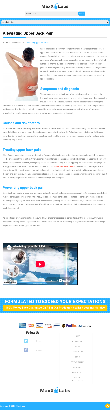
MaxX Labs (16, 42)
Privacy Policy (77, 362)
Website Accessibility (77, 379)
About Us (77, 367)
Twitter (38, 341)
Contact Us (77, 372)
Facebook (38, 350)
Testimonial (77, 341)
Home (5, 42)
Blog (77, 357)
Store (77, 346)
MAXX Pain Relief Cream (64, 166)
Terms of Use (77, 352)
